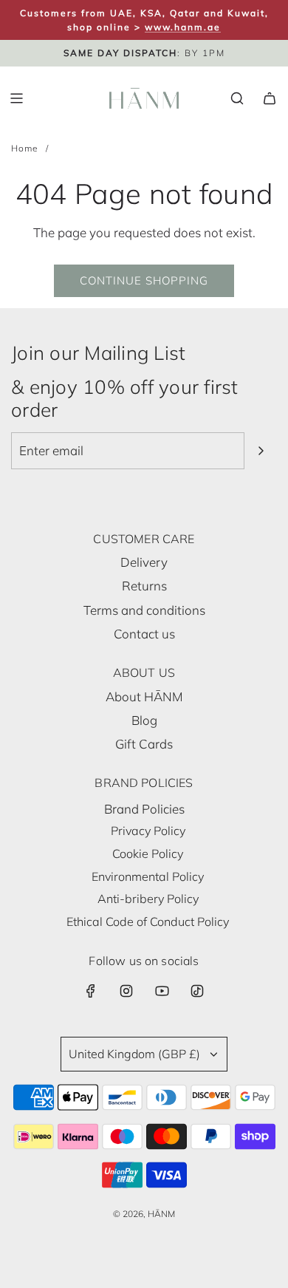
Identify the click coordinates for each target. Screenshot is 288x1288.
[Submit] (260, 451)
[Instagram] (126, 991)
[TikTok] (197, 991)
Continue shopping (144, 280)
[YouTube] (161, 991)
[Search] (237, 98)
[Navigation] (16, 98)
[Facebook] (91, 991)
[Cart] (269, 98)
